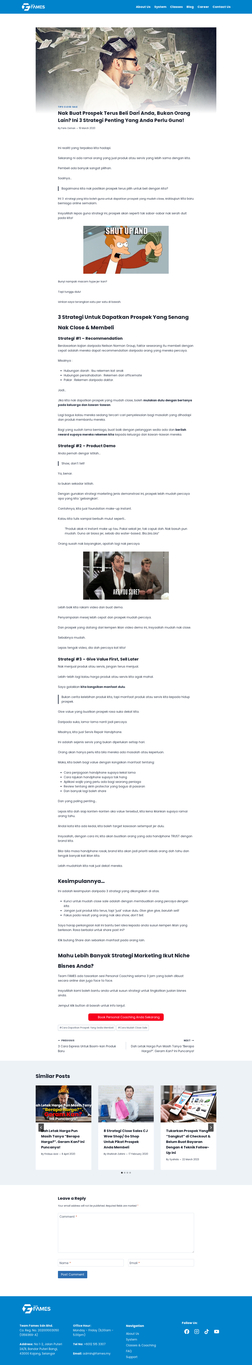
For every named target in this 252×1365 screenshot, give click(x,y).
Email (135, 1263)
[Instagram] (197, 1332)
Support (131, 1357)
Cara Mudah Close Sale (132, 1027)
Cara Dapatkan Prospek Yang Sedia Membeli (86, 1027)
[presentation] (63, 1103)
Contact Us (222, 7)
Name (65, 1263)
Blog (190, 7)
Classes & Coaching (141, 1345)
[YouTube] (217, 1332)
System (160, 7)
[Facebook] (187, 1332)
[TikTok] (207, 1332)
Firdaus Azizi (51, 1154)
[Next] (211, 1127)
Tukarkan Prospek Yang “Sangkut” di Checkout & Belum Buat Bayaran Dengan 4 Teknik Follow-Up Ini (188, 1141)
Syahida (174, 1159)
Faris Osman (68, 128)
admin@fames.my (97, 1353)
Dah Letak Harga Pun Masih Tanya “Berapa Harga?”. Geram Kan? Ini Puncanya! (162, 1046)
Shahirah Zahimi (116, 1154)
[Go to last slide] (41, 1127)
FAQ (129, 1351)
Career (203, 7)
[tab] (122, 1173)
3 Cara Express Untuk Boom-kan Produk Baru (87, 1046)
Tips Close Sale (68, 107)
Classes (176, 7)
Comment (68, 1217)
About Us (143, 7)
